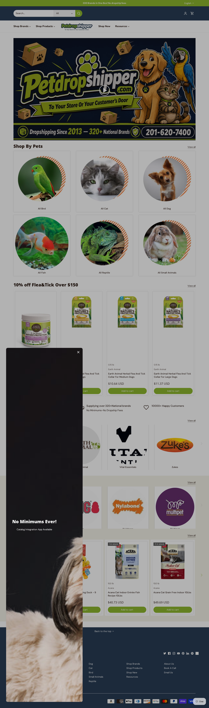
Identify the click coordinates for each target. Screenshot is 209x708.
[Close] (78, 352)
